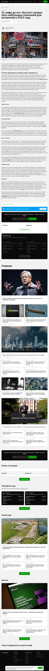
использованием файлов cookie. (11, 669)
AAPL (3, 435)
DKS (5, 375)
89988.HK (28, 322)
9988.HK (6, 633)
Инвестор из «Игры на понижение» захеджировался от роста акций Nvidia (11, 362)
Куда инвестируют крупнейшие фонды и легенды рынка (15, 488)
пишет (10, 65)
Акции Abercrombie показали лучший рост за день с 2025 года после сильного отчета (36, 371)
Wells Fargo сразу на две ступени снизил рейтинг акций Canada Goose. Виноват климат (35, 557)
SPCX (6, 624)
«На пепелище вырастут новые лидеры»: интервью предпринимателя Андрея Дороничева (24, 427)
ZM (3, 615)
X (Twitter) (27, 659)
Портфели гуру (29, 1)
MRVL (11, 323)
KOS (7, 356)
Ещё (34, 1)
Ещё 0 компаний (24, 229)
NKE (3, 375)
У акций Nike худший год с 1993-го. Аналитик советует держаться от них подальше (11, 372)
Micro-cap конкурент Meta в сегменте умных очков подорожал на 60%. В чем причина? (11, 566)
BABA (31, 322)
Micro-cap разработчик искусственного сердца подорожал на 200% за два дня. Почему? (11, 557)
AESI (10, 356)
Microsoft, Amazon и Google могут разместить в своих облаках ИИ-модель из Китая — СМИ (12, 442)
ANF (26, 373)
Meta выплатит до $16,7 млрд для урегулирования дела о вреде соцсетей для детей (35, 442)
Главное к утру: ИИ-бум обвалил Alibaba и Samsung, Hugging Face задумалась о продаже (12, 631)
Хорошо (40, 667)
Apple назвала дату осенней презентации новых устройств (12, 433)
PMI (3, 559)
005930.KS (28, 365)
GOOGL (9, 444)
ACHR (27, 568)
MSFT (3, 444)
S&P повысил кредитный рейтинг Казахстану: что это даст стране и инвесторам (34, 622)
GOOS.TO (30, 559)
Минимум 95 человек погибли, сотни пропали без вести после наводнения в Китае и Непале (35, 434)
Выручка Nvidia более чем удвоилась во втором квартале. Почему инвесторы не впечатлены (11, 321)
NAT (5, 356)
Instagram (27, 661)
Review (3, 391)
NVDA (3, 302)
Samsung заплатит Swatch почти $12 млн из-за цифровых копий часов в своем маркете (35, 363)
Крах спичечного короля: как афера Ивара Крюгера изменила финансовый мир (12, 393)
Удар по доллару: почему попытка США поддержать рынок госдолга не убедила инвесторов (35, 394)
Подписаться (43, 208)
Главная (3, 7)
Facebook (27, 658)
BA (29, 568)
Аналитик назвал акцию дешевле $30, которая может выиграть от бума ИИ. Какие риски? (24, 547)
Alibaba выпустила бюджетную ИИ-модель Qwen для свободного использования (36, 320)
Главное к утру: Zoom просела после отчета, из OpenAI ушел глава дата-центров (22, 612)
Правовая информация (18, 659)
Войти (45, 1)
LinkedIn (26, 663)
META (27, 444)
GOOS (27, 559)
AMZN (6, 444)
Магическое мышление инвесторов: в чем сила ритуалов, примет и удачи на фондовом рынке (36, 631)
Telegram (27, 654)
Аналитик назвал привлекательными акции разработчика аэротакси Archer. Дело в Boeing (35, 566)
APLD (3, 550)
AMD (6, 323)
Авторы (15, 656)
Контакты (15, 658)
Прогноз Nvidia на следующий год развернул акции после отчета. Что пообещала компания (22, 299)
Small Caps (24, 1)
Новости (11, 1)
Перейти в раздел (24, 479)
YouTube (26, 656)
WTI (3, 356)
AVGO (9, 323)
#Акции (4, 204)
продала (23, 189)
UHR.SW (32, 365)
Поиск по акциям (17, 1)
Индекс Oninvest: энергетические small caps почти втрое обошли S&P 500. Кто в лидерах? (23, 355)
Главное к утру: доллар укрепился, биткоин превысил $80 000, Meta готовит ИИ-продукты (12, 622)
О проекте (16, 654)
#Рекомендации (10, 204)
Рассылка (15, 661)
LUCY (3, 568)
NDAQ (27, 633)
